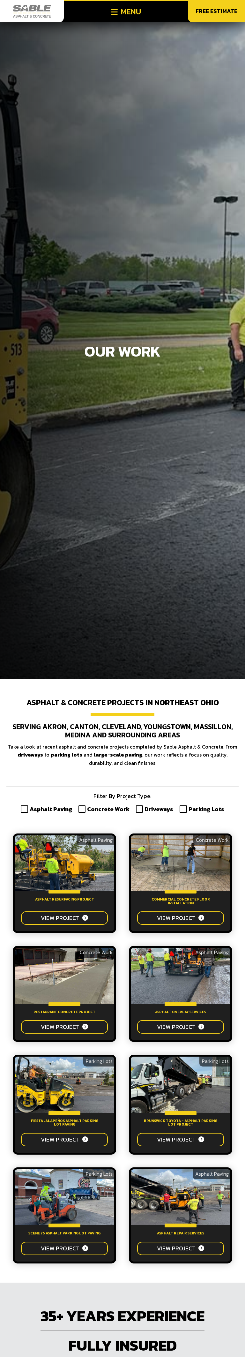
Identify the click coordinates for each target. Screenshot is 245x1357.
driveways (30, 754)
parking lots (66, 754)
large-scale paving (118, 754)
